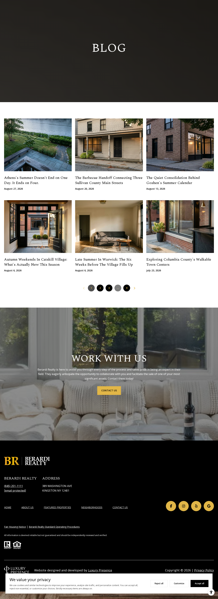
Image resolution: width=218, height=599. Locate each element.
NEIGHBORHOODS (91, 507)
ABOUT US (27, 507)
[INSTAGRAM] (183, 506)
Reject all (159, 583)
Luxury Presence (100, 570)
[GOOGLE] (209, 506)
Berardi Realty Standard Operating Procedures (54, 526)
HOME (7, 507)
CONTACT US (120, 507)
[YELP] (196, 506)
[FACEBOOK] (171, 506)
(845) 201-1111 (13, 486)
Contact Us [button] (109, 390)
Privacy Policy (204, 570)
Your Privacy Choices (109, 595)
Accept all (199, 583)
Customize (179, 583)
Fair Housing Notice (15, 526)
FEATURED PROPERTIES (57, 507)
